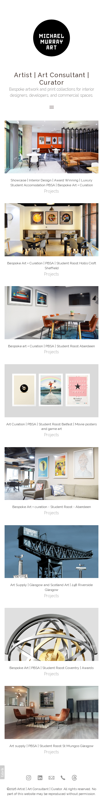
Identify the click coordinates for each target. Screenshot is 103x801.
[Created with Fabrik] (2, 772)
